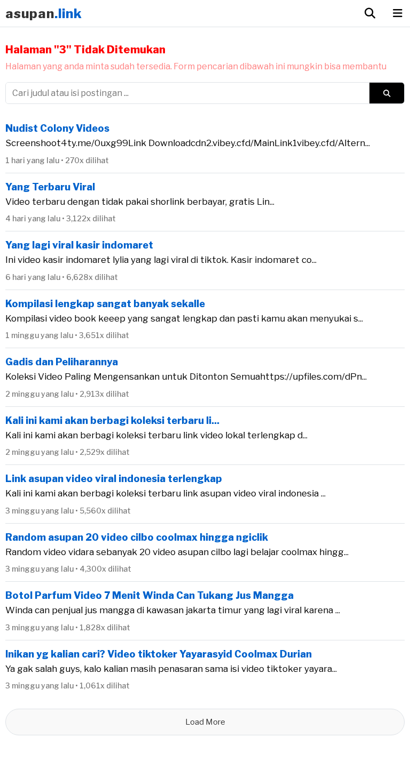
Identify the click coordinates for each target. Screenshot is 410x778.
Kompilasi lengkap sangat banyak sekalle (105, 303)
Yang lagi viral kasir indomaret (79, 245)
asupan (43, 13)
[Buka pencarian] (370, 13)
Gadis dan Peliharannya (61, 361)
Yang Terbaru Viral (50, 187)
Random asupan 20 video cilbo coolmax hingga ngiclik (136, 537)
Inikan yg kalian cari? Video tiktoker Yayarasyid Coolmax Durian (158, 654)
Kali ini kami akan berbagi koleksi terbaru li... (112, 420)
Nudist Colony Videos (57, 128)
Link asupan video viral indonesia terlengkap (113, 478)
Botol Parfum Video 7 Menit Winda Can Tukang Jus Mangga (149, 595)
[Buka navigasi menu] (397, 13)
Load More (205, 722)
